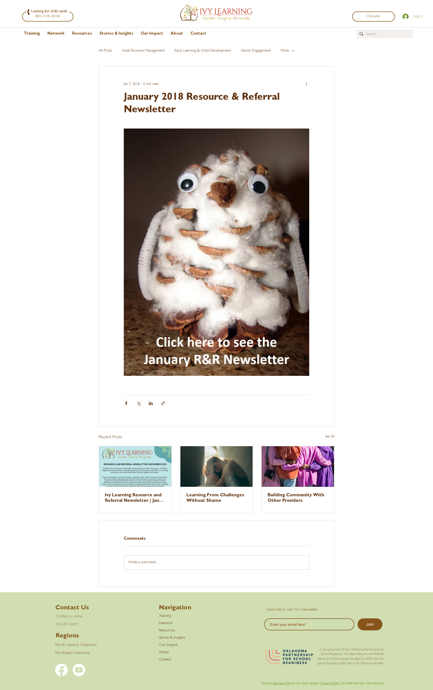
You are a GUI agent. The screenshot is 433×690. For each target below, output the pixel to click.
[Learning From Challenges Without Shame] (216, 466)
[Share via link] (163, 403)
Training (165, 616)
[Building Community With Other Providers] (298, 466)
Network (166, 623)
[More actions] (306, 84)
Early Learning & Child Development (203, 51)
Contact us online (69, 617)
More (285, 51)
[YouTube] (79, 670)
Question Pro (281, 683)
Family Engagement (256, 51)
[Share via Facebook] (126, 403)
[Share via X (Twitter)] (138, 403)
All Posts (105, 51)
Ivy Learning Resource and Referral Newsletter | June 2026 (133, 498)
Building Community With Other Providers (296, 498)
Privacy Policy (330, 683)
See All (329, 436)
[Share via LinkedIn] (150, 403)
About (164, 652)
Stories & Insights (172, 638)
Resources (167, 631)
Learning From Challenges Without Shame (215, 498)
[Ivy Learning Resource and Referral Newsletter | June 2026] (135, 466)
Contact (165, 660)
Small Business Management (143, 51)
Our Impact (168, 645)
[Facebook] (61, 670)
